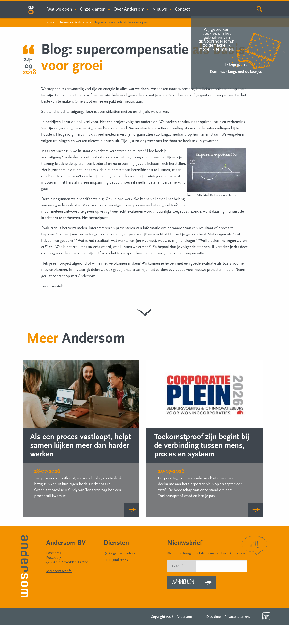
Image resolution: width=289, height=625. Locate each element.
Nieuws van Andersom (74, 22)
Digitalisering (118, 560)
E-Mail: (178, 566)
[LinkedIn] (266, 616)
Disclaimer (214, 617)
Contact (182, 9)
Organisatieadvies (122, 553)
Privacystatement (237, 617)
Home (50, 22)
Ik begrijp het (236, 64)
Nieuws (159, 9)
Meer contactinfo (59, 571)
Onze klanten (93, 9)
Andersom (184, 617)
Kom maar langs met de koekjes (236, 71)
